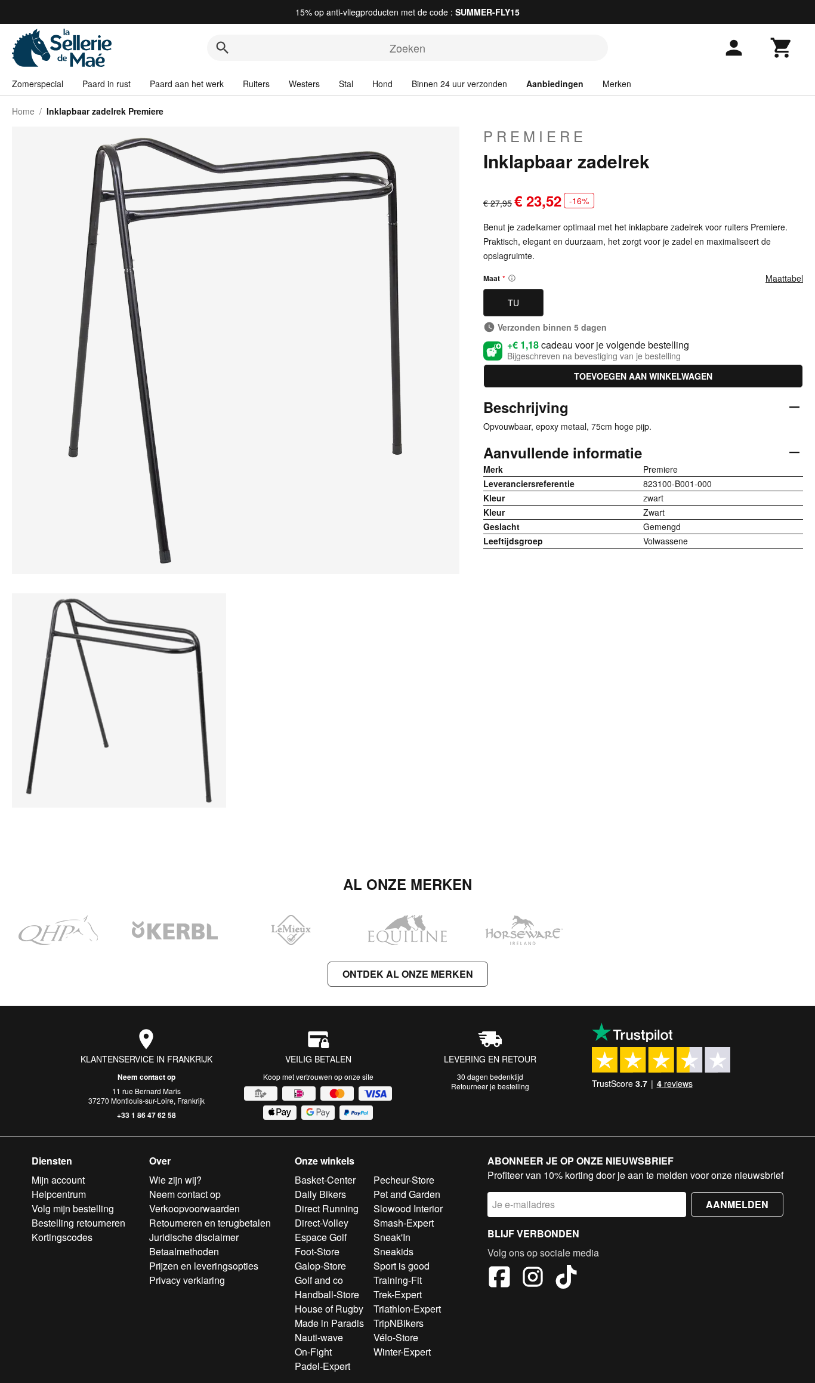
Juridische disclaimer (194, 1237)
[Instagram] (533, 1278)
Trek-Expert (397, 1294)
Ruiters (256, 84)
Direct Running (327, 1208)
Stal (346, 84)
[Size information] (512, 278)
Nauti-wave (319, 1337)
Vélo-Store (395, 1337)
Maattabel (784, 278)
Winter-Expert (402, 1352)
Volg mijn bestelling (73, 1208)
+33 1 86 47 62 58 (146, 1115)
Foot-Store (317, 1251)
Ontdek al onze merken (407, 974)
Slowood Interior (408, 1208)
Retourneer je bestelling (490, 1086)
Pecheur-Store (403, 1180)
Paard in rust (106, 84)
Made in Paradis (329, 1323)
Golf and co (319, 1280)
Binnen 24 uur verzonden (459, 84)
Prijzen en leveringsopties (203, 1266)
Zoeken (407, 48)
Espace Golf (321, 1237)
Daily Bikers (320, 1194)
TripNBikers (398, 1323)
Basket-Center (325, 1180)
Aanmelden (737, 1204)
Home (23, 111)
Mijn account (58, 1180)
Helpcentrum (59, 1194)
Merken (617, 84)
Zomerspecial (37, 84)
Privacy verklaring (187, 1280)
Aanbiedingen (555, 84)
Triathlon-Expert (407, 1309)
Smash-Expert (403, 1223)
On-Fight (313, 1352)
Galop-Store (320, 1266)
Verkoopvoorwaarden (194, 1208)
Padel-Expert (322, 1366)
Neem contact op (146, 1077)
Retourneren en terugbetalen (210, 1223)
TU (513, 303)
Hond (382, 84)
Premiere (534, 136)
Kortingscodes (62, 1237)
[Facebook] (499, 1278)
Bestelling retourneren (78, 1223)
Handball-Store (327, 1294)
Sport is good (401, 1266)
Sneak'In (391, 1237)
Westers (304, 84)
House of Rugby (329, 1309)
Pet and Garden (406, 1194)
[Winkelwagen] (782, 48)
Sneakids (393, 1251)
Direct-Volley (321, 1223)
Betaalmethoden (184, 1251)
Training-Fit (397, 1280)
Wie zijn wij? (175, 1180)
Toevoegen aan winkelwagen (643, 376)
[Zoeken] (222, 48)
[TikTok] (566, 1278)
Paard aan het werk (187, 84)
